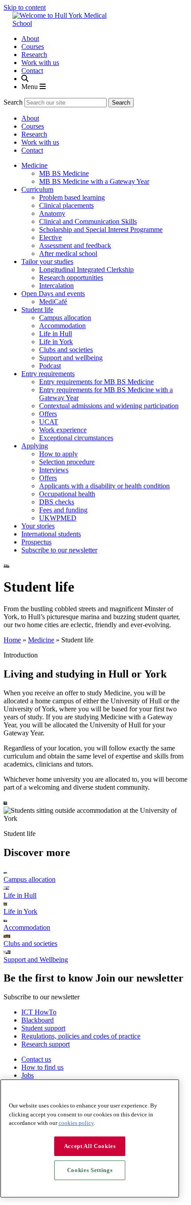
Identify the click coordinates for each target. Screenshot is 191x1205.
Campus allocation (65, 317)
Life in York (56, 341)
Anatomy (52, 213)
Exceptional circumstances (76, 438)
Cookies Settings (90, 1170)
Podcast (50, 365)
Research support (45, 1044)
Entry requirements (48, 373)
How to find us (42, 1067)
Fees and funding (63, 510)
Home (12, 640)
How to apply (58, 454)
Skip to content (25, 7)
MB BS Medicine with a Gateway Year (94, 181)
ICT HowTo (38, 1012)
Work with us (40, 62)
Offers (48, 414)
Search (13, 102)
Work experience (63, 430)
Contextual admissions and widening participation (109, 406)
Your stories (38, 526)
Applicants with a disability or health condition (104, 486)
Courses (32, 46)
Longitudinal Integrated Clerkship (86, 269)
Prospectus (36, 542)
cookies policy (76, 1123)
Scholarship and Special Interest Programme (101, 229)
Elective (50, 237)
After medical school (68, 253)
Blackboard (37, 1020)
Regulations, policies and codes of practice (80, 1036)
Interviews (53, 470)
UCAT (48, 422)
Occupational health (67, 494)
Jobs (27, 1075)
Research (34, 54)
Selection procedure (67, 462)
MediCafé (53, 301)
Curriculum (37, 189)
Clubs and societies (66, 349)
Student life (37, 309)
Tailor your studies (47, 261)
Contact (32, 70)
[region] (89, 1138)
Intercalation (56, 285)
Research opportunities (71, 277)
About (30, 38)
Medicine (34, 165)
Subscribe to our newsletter (59, 550)
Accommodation (62, 325)
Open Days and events (53, 293)
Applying (34, 446)
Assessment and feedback (75, 245)
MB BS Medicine (64, 173)
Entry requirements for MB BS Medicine (96, 381)
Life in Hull (55, 333)
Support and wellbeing (71, 357)
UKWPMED (57, 518)
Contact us (36, 1059)
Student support (43, 1028)
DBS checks (56, 502)
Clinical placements (66, 205)
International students (51, 534)
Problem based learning (72, 197)
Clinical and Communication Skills (88, 221)
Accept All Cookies (90, 1146)
